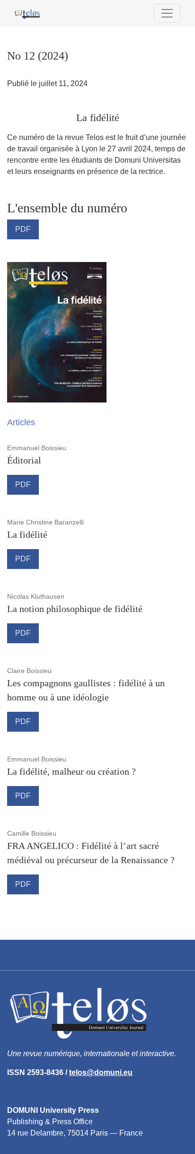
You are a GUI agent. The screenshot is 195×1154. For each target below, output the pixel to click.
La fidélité (27, 534)
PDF (23, 229)
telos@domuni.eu (101, 1072)
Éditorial (24, 460)
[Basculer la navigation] (167, 13)
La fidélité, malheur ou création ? (71, 771)
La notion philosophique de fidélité (74, 608)
